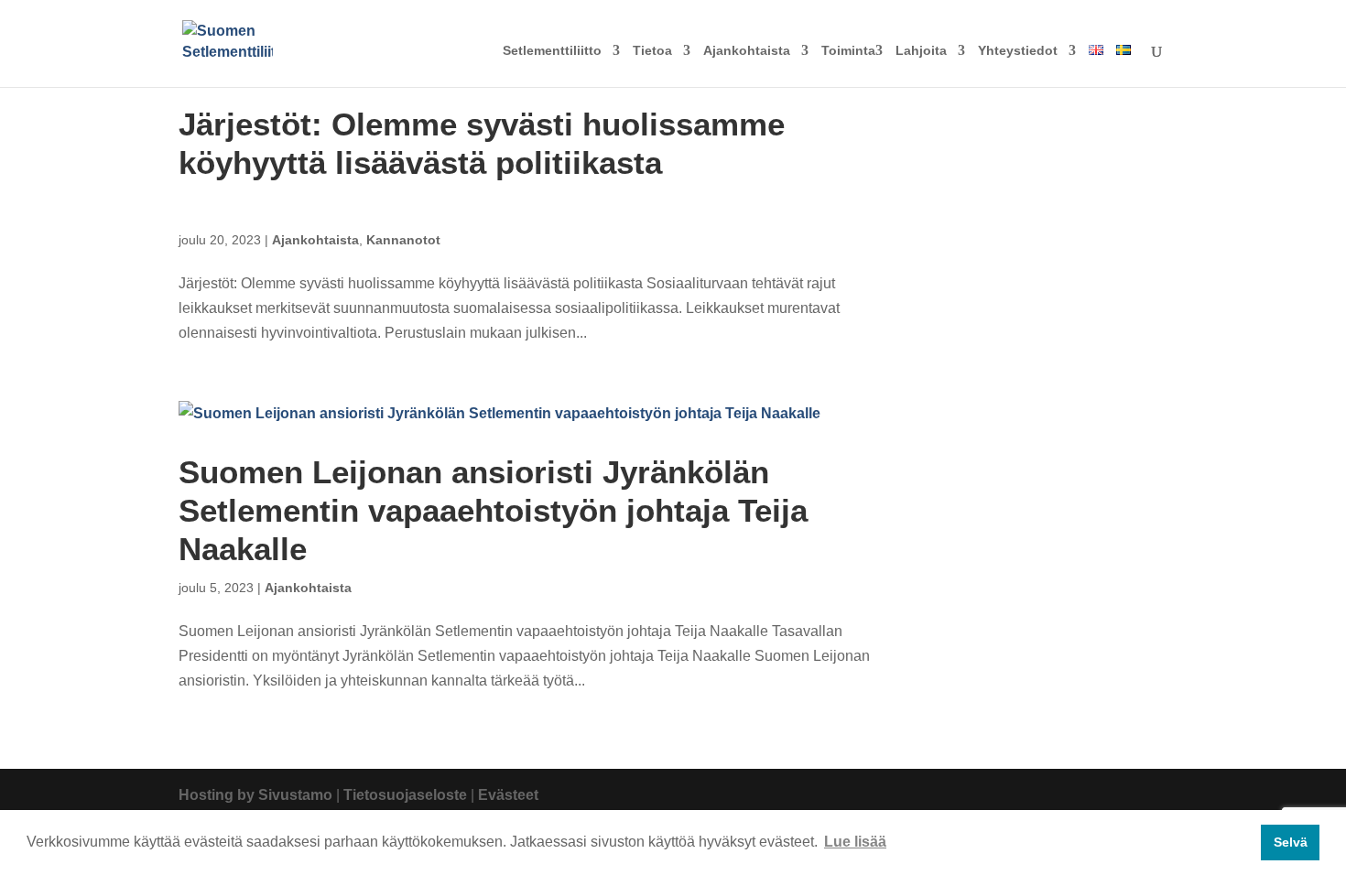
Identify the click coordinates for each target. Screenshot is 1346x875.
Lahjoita (921, 51)
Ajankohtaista (746, 51)
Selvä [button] (1291, 842)
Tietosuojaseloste (405, 795)
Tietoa (652, 51)
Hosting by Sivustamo (255, 795)
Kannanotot (403, 239)
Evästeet (508, 795)
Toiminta (848, 51)
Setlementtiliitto (552, 51)
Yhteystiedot (1018, 51)
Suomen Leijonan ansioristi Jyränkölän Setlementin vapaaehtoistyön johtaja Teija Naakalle (493, 510)
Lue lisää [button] (855, 841)
